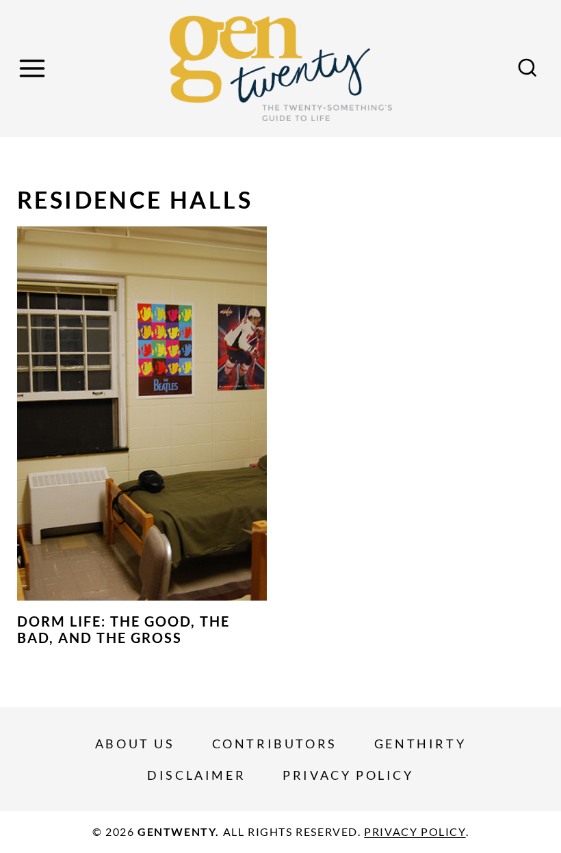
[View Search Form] (527, 68)
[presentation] (142, 413)
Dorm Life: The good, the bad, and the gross (123, 629)
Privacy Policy (348, 775)
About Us (135, 743)
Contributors (274, 743)
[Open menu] (34, 68)
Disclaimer (196, 775)
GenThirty (420, 743)
